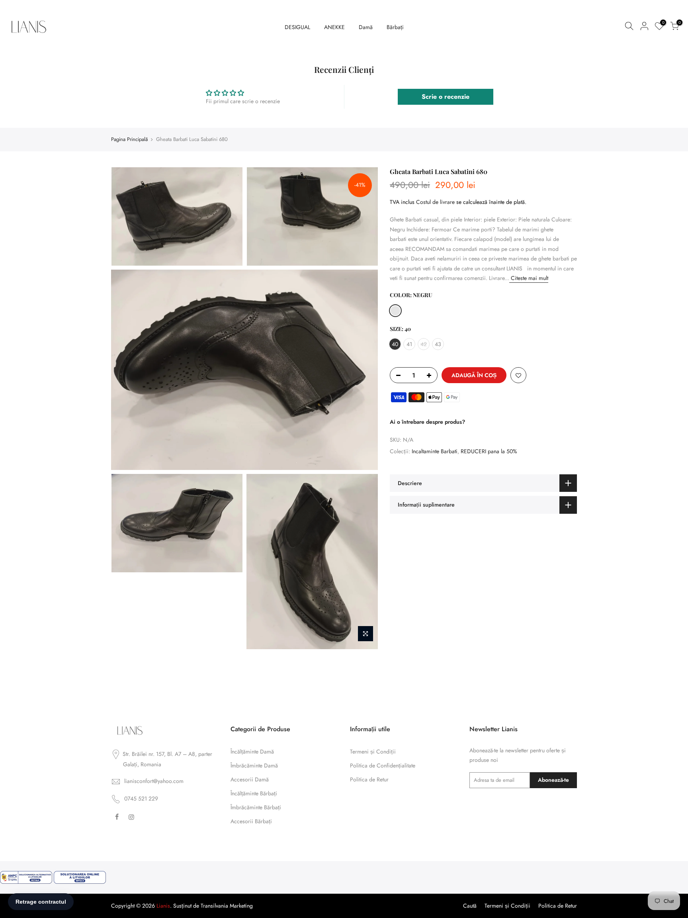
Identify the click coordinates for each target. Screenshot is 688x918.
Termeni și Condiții (373, 752)
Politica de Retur (369, 779)
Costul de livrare (435, 202)
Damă (366, 27)
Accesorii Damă (250, 779)
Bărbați (395, 27)
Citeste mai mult (528, 278)
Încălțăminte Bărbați (254, 793)
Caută (470, 906)
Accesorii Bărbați (251, 821)
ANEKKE (334, 27)
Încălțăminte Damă (252, 752)
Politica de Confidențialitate (382, 765)
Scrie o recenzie (445, 96)
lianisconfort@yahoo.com (154, 781)
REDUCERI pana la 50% (489, 451)
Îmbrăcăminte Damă (254, 765)
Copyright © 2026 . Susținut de (156, 906)
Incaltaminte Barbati (434, 451)
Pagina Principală (129, 139)
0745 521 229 (141, 799)
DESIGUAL (297, 27)
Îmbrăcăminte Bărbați (256, 807)
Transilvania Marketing (227, 906)
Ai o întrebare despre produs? (427, 422)
